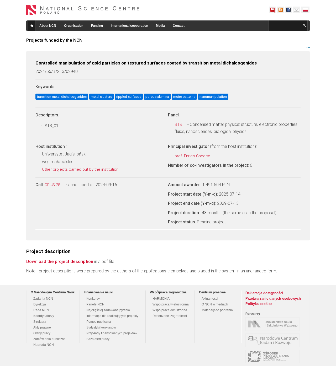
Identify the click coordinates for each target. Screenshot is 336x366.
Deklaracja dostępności (264, 293)
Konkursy (93, 298)
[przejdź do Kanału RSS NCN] (280, 10)
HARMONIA (161, 298)
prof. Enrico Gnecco (193, 156)
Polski (305, 10)
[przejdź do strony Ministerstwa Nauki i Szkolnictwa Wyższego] (273, 324)
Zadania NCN (43, 298)
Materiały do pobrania (217, 310)
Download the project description (59, 261)
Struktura (39, 321)
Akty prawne (42, 327)
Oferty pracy (41, 333)
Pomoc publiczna (98, 321)
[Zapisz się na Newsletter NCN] (296, 10)
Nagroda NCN (43, 344)
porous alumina (157, 97)
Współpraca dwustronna (170, 310)
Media (160, 26)
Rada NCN (41, 310)
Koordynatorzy (43, 315)
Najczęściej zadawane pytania (108, 310)
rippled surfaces (128, 97)
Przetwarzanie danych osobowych (273, 298)
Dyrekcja (39, 304)
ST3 (179, 124)
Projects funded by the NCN (54, 40)
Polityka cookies (258, 304)
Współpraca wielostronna (171, 304)
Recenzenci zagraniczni (170, 315)
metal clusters (101, 97)
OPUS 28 (53, 184)
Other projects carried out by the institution (80, 169)
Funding (97, 26)
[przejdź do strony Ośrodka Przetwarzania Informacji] (273, 356)
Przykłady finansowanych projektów (111, 333)
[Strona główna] (83, 10)
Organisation (73, 26)
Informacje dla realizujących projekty (112, 315)
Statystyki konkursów (101, 327)
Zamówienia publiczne (49, 339)
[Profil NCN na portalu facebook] (288, 10)
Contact (179, 26)
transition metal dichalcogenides (62, 97)
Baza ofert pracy (97, 339)
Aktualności (210, 298)
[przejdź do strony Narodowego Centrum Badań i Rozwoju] (273, 340)
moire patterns (184, 97)
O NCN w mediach (215, 304)
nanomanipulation (213, 97)
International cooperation (129, 26)
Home (31, 25)
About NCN (47, 26)
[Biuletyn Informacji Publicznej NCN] (272, 10)
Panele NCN (95, 304)
